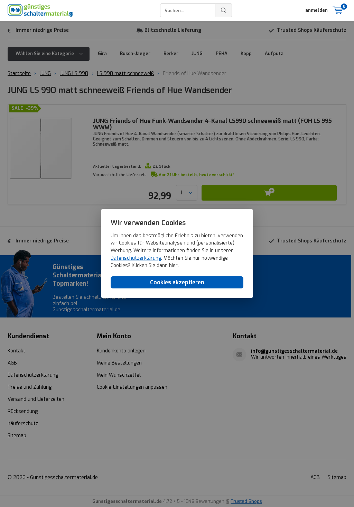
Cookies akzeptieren (177, 282)
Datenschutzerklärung (136, 258)
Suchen (223, 10)
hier (173, 265)
